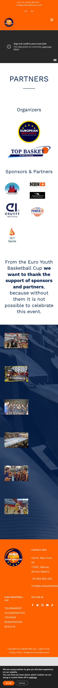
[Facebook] (32, 605)
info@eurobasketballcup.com (29, 5)
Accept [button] (8, 683)
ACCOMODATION (14, 612)
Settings (22, 683)
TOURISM (10, 617)
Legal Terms (44, 649)
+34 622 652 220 (41, 578)
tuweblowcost (42, 652)
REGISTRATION (13, 621)
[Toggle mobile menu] (52, 19)
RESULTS (9, 626)
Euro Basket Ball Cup (26, 649)
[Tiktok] (52, 605)
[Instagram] (42, 605)
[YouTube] (47, 605)
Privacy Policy (15, 652)
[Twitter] (37, 605)
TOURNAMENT (13, 608)
